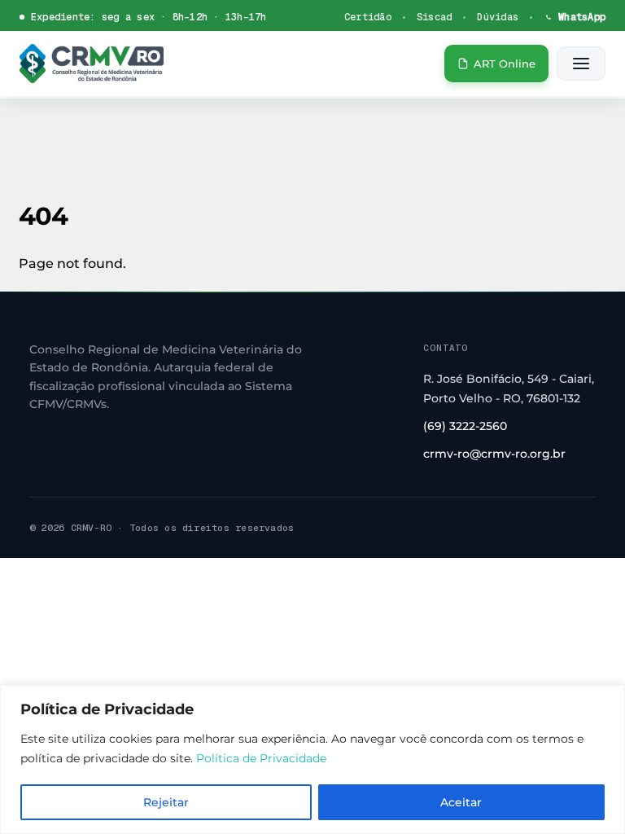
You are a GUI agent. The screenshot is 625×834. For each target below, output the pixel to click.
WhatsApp (581, 17)
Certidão (367, 17)
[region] (312, 759)
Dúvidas (497, 17)
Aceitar (461, 802)
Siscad (434, 17)
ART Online (504, 63)
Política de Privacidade (261, 758)
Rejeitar (166, 802)
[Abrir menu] (581, 63)
